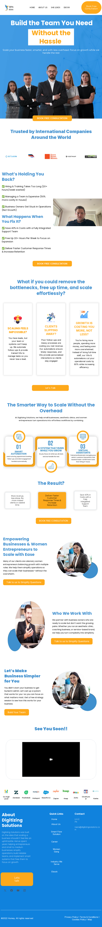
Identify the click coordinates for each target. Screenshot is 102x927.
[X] (5, 890)
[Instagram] (24, 890)
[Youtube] (18, 890)
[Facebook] (11, 890)
